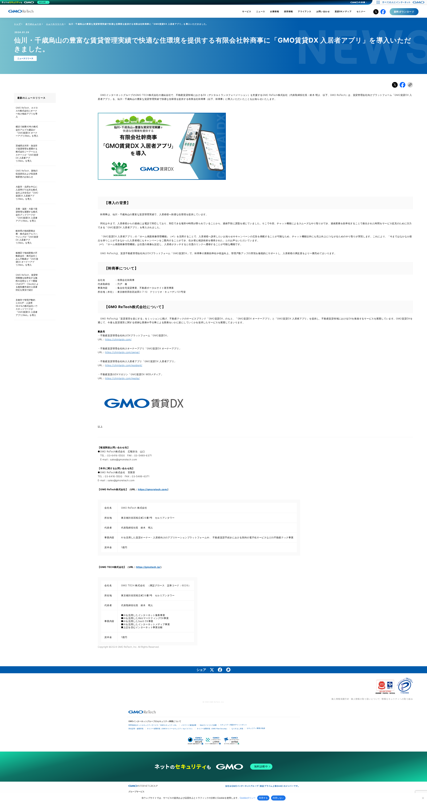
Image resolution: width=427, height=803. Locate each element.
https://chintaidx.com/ (118, 339)
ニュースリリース (55, 24)
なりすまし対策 (237, 729)
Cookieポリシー (248, 797)
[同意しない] (422, 798)
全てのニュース (33, 24)
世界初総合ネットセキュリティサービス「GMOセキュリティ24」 (153, 725)
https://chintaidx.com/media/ (122, 378)
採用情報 (288, 11)
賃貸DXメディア (343, 11)
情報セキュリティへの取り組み (397, 699)
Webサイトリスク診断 (208, 725)
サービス (246, 11)
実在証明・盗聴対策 (135, 729)
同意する (263, 797)
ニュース (260, 11)
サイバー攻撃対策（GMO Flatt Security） (212, 729)
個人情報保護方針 (340, 699)
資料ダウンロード (404, 11)
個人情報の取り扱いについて (365, 699)
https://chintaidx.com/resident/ (123, 365)
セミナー (361, 11)
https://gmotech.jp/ (148, 567)
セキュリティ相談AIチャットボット (233, 725)
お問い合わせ (323, 11)
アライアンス (304, 11)
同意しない (278, 797)
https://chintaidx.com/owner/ (122, 352)
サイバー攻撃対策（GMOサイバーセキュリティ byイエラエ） (170, 729)
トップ (17, 24)
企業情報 (274, 11)
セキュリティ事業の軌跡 (256, 728)
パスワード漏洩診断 (188, 725)
